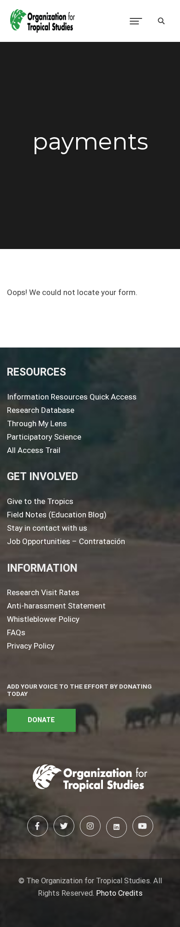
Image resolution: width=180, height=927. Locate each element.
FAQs (16, 632)
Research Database (40, 410)
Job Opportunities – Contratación (66, 541)
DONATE (41, 720)
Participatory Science (44, 436)
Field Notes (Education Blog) (57, 514)
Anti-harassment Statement (56, 605)
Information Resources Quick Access (72, 396)
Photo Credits (119, 893)
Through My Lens (37, 423)
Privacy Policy (30, 645)
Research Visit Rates (43, 592)
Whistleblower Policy (43, 619)
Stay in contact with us (47, 528)
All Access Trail (33, 450)
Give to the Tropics (40, 501)
